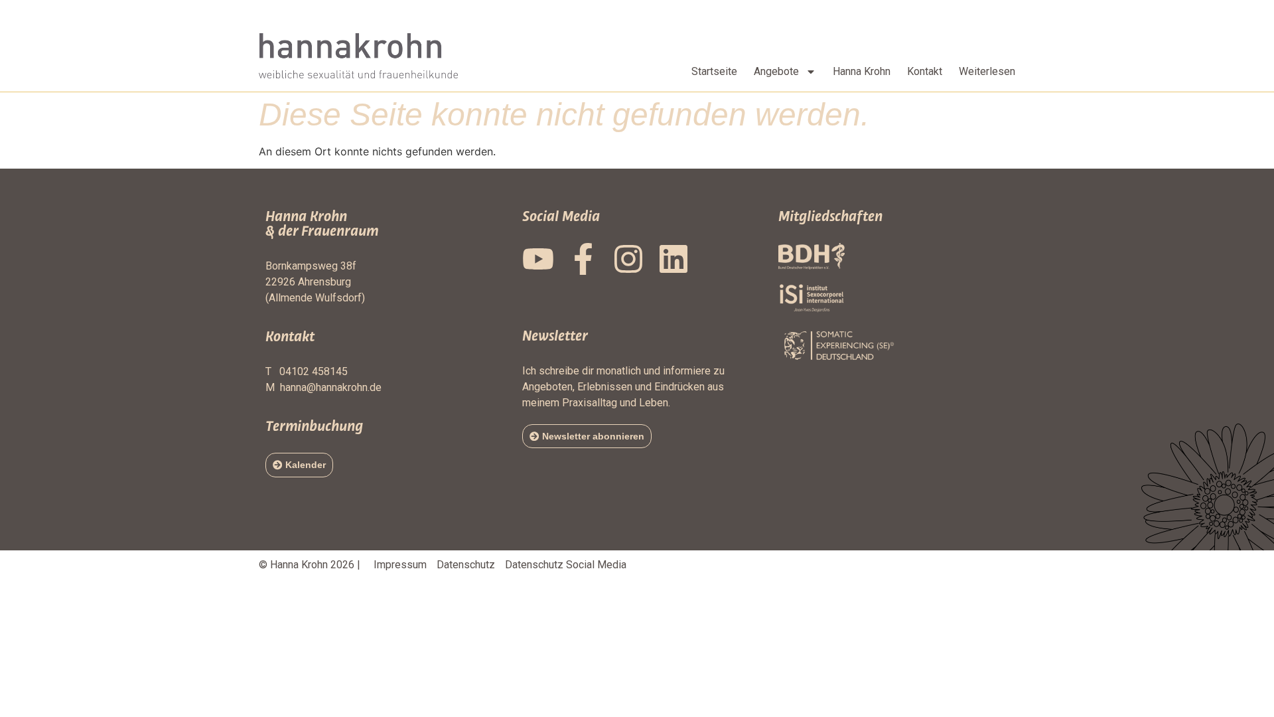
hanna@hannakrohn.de (331, 387)
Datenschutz (466, 564)
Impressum (400, 564)
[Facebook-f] (583, 259)
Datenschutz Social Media (565, 564)
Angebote (776, 71)
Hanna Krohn (861, 71)
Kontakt (924, 71)
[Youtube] (538, 259)
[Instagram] (628, 259)
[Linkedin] (673, 259)
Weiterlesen (987, 71)
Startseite (714, 71)
